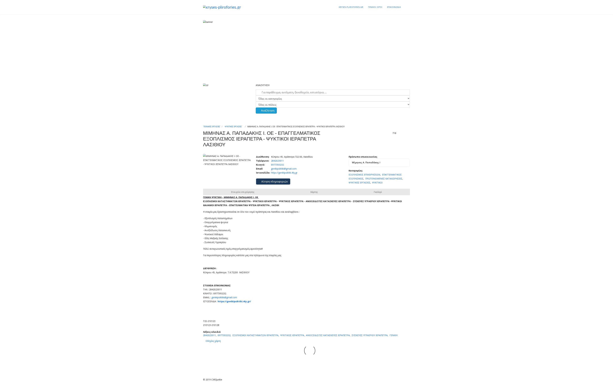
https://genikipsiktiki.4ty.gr (283, 172)
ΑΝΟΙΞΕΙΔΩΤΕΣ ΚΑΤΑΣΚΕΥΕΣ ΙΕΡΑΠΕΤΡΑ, (328, 335)
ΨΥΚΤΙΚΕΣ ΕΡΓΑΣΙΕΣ (233, 126)
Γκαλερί (378, 191)
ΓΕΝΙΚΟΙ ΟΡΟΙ (375, 7)
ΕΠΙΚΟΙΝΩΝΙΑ (394, 7)
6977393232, (225, 335)
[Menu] (405, 7)
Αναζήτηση (267, 110)
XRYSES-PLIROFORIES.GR (351, 7)
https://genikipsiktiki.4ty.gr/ (234, 301)
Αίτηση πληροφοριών (274, 181)
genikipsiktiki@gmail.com (284, 168)
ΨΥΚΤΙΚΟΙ (377, 182)
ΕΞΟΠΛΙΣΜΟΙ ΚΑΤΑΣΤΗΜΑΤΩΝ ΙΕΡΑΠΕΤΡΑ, (256, 335)
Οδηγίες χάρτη (213, 340)
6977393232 (277, 164)
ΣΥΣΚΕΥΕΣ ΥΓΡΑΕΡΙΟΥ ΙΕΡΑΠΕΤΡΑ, (370, 335)
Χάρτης (314, 191)
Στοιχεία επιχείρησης (242, 191)
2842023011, (210, 335)
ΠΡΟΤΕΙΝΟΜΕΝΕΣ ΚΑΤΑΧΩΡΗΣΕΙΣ (383, 178)
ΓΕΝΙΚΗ (393, 335)
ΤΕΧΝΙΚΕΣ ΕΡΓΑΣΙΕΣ (211, 126)
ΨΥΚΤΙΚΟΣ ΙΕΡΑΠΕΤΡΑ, (292, 335)
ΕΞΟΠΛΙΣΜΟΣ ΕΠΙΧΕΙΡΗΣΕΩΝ (364, 174)
